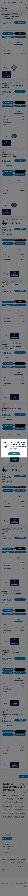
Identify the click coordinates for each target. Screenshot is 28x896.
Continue (14, 453)
